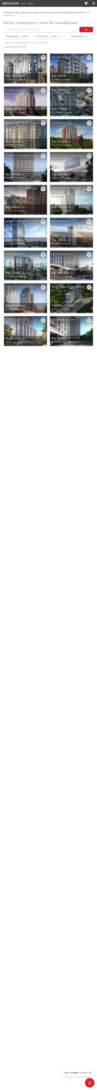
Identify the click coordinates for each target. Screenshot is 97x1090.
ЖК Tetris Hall (61, 90)
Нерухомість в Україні (30, 12)
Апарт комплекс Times (21, 221)
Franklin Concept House (22, 155)
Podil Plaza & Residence (68, 286)
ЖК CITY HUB (15, 254)
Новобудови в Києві (73, 12)
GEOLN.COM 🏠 (10, 12)
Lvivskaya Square (63, 319)
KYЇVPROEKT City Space (68, 155)
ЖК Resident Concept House (66, 191)
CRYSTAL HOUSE (17, 319)
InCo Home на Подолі (67, 57)
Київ (7, 61)
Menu (93, 3)
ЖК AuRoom (60, 221)
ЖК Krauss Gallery (18, 57)
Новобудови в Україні (52, 12)
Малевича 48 (60, 122)
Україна (13, 61)
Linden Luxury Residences (15, 92)
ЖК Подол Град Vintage (22, 122)
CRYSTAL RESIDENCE (20, 286)
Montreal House (62, 254)
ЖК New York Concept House (21, 191)
